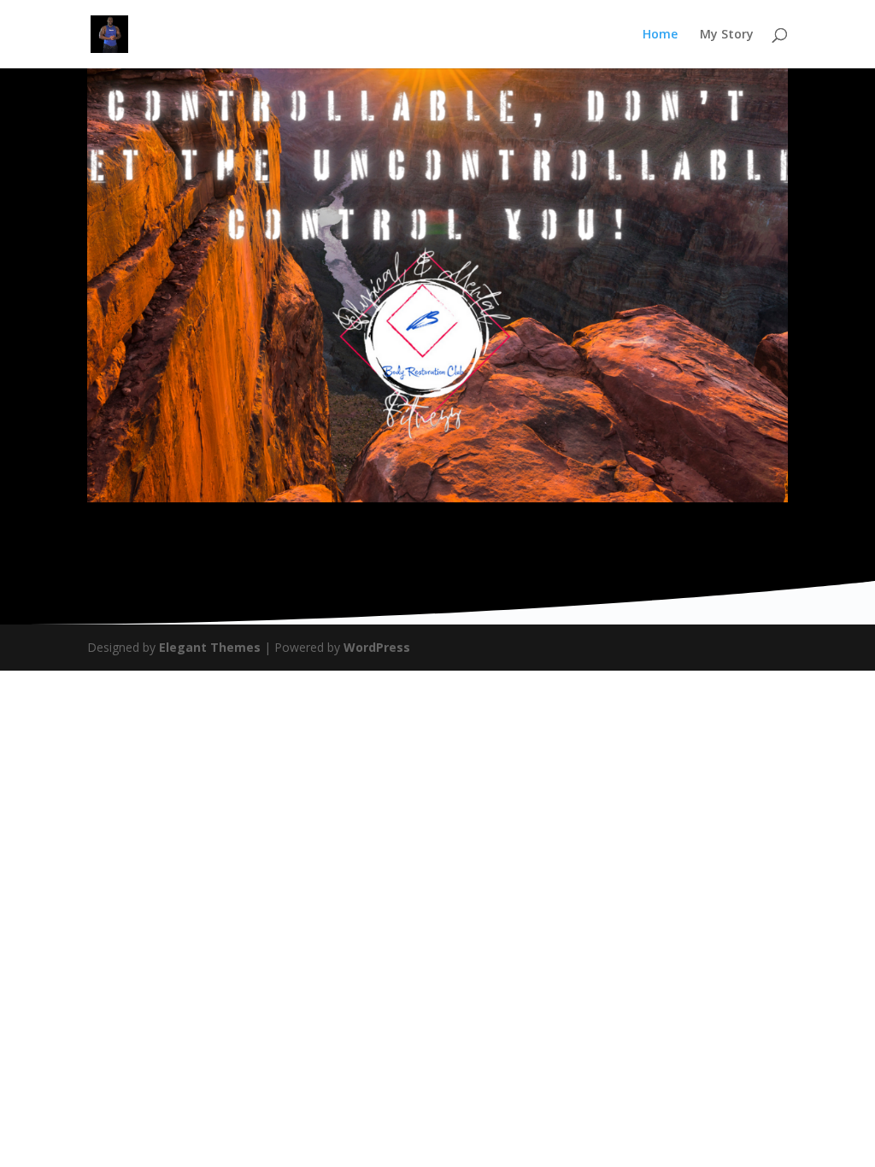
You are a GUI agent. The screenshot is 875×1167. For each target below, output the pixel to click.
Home (660, 35)
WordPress (377, 647)
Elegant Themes (210, 647)
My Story (727, 35)
